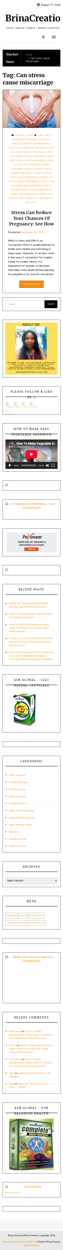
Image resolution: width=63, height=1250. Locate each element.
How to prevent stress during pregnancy (31, 188)
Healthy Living (17, 789)
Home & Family (17, 797)
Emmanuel (15, 1031)
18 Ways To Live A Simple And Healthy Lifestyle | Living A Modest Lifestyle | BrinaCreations (31, 641)
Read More (30, 284)
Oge (11, 1073)
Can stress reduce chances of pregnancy (31, 142)
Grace (12, 1045)
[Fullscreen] (53, 465)
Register (11, 915)
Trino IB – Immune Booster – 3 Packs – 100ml (31, 1085)
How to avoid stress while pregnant (31, 175)
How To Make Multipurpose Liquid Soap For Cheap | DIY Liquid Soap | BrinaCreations (29, 628)
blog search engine (12, 1192)
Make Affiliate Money (21, 811)
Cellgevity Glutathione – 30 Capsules (30, 1075)
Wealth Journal (17, 846)
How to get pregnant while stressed (33, 183)
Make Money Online (20, 825)
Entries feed (36, 915)
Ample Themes (31, 1246)
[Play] (10, 465)
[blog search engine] (31, 1187)
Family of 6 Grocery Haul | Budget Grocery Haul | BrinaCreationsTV (28, 605)
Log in (22, 915)
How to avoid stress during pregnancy (31, 171)
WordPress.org (36, 923)
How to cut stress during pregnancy (30, 179)
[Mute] (47, 465)
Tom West (15, 1059)
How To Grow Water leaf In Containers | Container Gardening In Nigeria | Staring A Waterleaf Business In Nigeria (31, 655)
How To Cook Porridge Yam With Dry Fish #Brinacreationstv (30, 615)
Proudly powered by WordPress (20, 1242)
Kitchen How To (18, 804)
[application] (31, 454)
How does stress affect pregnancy (31, 158)
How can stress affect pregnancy (32, 150)
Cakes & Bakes (17, 775)
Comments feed (15, 923)
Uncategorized (17, 839)
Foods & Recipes (19, 782)
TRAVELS (14, 832)
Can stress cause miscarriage (32, 137)
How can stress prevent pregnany (31, 154)
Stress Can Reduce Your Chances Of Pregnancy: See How (31, 198)
